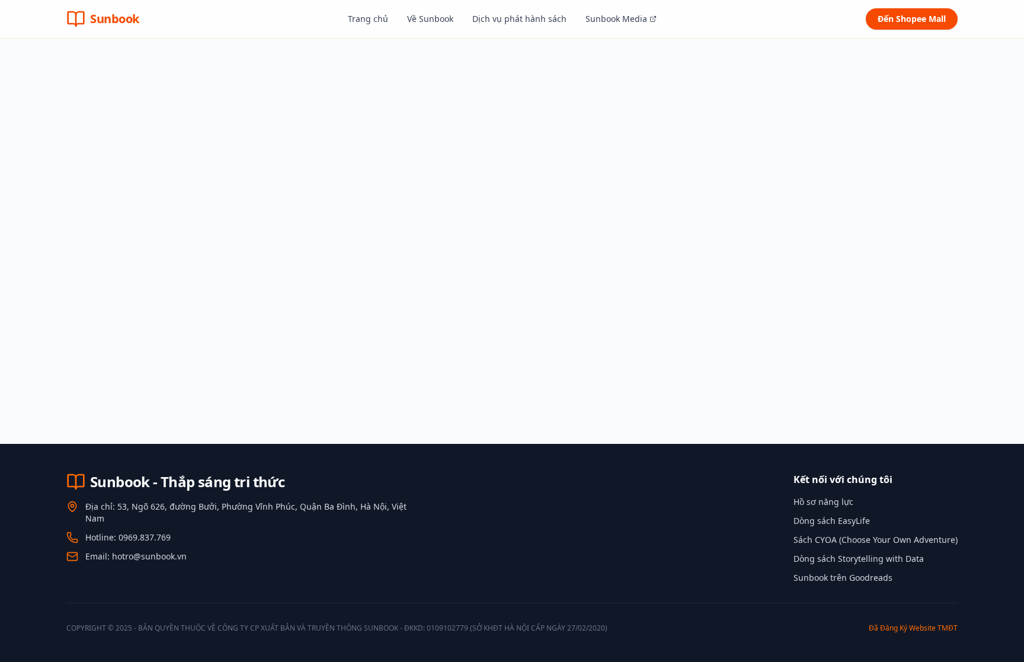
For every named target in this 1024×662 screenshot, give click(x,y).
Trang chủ (368, 18)
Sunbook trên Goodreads (842, 577)
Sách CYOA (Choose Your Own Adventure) (875, 539)
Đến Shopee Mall (912, 18)
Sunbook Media (616, 18)
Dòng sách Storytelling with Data (858, 558)
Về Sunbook (430, 18)
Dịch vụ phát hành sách (519, 18)
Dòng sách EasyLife (831, 520)
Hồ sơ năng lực (823, 501)
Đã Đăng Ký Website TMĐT (913, 628)
